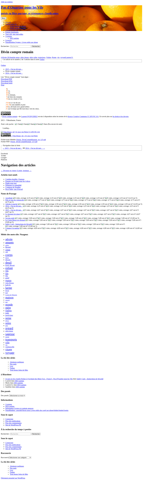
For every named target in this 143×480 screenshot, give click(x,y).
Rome (54, 57)
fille (7, 271)
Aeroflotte (9, 198)
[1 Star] (18, 124)
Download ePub (6, 81)
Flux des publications (12, 421)
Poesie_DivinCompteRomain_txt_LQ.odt (31, 140)
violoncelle (9, 347)
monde (9, 304)
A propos (8, 36)
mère (8, 307)
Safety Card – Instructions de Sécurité (18, 224)
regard (9, 328)
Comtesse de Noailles (13, 187)
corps (9, 255)
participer (9, 315)
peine (8, 318)
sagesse (10, 334)
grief (7, 278)
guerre (8, 280)
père (6, 325)
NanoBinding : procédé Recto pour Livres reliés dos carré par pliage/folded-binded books (36, 410)
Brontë (8, 247)
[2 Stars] (24, 124)
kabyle (8, 285)
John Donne (9, 283)
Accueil (8, 22)
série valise (33, 57)
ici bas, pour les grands (18, 26)
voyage (62, 57)
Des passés (5, 395)
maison (9, 297)
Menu (3, 18)
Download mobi (6, 83)
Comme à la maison (12, 228)
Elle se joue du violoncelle (14, 200)
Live (11, 366)
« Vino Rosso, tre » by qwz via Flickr (24, 136)
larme (8, 287)
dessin (7, 260)
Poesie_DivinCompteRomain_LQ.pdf (24, 142)
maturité (7, 300)
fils (6, 273)
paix (7, 313)
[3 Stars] (30, 124)
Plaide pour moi (11, 183)
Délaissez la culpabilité (13, 185)
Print (2, 85)
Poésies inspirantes (12, 32)
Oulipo (48, 57)
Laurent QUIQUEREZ (29, 116)
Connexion (9, 419)
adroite (9, 239)
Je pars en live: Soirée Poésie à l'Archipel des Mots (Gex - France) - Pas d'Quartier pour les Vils (39, 379)
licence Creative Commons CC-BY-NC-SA (83, 116)
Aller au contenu (7, 2)
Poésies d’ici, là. (11, 24)
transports (11, 339)
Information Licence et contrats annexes (19, 408)
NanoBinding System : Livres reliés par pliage (21, 42)
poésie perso (15, 57)
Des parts (13, 364)
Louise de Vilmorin (11, 295)
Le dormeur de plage (12, 214)
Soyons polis (9, 218)
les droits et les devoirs (120, 116)
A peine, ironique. (24, 171)
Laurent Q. (69, 57)
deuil (8, 262)
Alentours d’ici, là (11, 30)
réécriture (9, 331)
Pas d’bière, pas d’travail (14, 189)
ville (7, 342)
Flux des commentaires (13, 423)
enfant (9, 268)
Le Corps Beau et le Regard (15, 220)
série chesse (24, 57)
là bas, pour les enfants (18, 28)
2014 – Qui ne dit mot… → (35, 148)
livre (7, 291)
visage (8, 349)
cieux (43, 57)
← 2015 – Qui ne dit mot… (12, 148)
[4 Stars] (37, 124)
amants (9, 242)
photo (7, 321)
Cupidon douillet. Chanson (14, 179)
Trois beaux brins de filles (19, 370)
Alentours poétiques (17, 362)
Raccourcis (5, 457)
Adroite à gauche (11, 204)
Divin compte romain (9, 116)
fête (6, 276)
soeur (7, 337)
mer (6, 302)
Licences (8, 40)
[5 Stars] (44, 124)
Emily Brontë (10, 265)
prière (8, 323)
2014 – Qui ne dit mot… (14, 73)
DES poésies (14, 38)
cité (6, 252)
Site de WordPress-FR (13, 425)
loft (6, 293)
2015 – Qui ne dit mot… (14, 69)
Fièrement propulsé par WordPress (13, 478)
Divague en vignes (8, 171)
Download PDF (6, 79)
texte (40, 57)
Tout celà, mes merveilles (14, 34)
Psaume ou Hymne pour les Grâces (17, 181)
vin (58, 57)
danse (7, 258)
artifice (7, 245)
